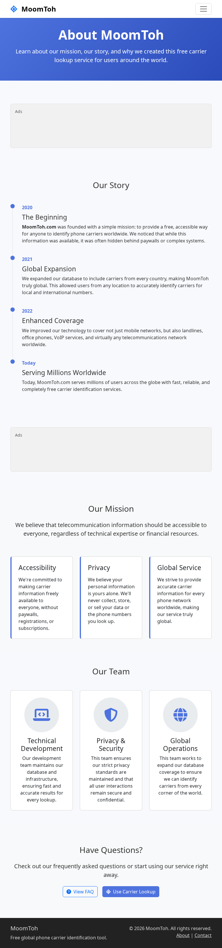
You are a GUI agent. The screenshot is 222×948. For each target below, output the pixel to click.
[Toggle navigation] (203, 9)
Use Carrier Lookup (134, 891)
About (183, 935)
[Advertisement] (110, 128)
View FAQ (83, 891)
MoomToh (38, 9)
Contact (203, 935)
